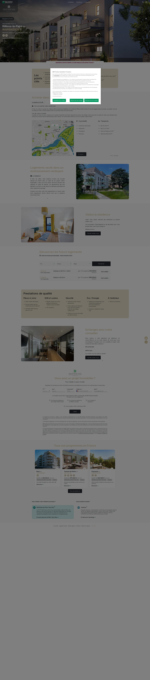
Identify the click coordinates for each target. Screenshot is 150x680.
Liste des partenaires (56, 96)
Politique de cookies (57, 93)
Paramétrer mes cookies (59, 100)
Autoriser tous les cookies (91, 100)
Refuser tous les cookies (77, 100)
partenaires (57, 75)
